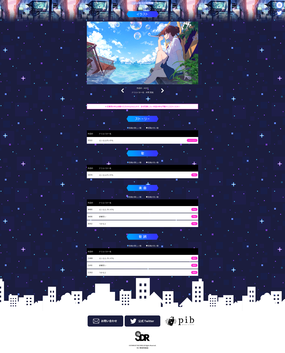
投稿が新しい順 (135, 128)
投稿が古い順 (153, 128)
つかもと (102, 224)
